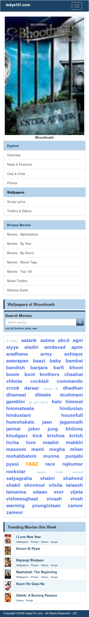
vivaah (54, 498)
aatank (29, 340)
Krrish (76, 435)
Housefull (72, 415)
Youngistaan (46, 505)
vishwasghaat (22, 498)
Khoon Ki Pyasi (28, 548)
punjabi (74, 456)
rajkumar (72, 464)
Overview (14, 155)
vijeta (76, 491)
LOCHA (12, 442)
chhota (14, 381)
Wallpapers (15, 192)
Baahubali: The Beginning (36, 572)
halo (57, 401)
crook (12, 388)
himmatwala (20, 408)
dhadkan (73, 388)
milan (76, 449)
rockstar (15, 471)
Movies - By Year (19, 243)
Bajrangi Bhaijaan (30, 560)
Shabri (47, 478)
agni (78, 340)
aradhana (17, 353)
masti (37, 449)
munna (51, 456)
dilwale (43, 394)
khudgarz (17, 435)
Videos (44, 541)
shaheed (73, 478)
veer (59, 491)
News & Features (19, 164)
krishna (56, 435)
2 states (12, 341)
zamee (75, 505)
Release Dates (17, 290)
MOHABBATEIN (21, 456)
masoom (16, 449)
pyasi (12, 464)
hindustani (18, 415)
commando (70, 381)
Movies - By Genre (20, 253)
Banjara (39, 367)
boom (12, 374)
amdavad (54, 347)
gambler (15, 401)
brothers (49, 374)
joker (28, 328)
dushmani (71, 394)
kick (37, 435)
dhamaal (16, 394)
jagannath (71, 422)
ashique (73, 353)
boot (29, 374)
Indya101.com (18, 4)
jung (53, 428)
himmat (74, 401)
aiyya (12, 347)
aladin (31, 347)
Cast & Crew (16, 173)
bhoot (76, 367)
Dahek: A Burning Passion (36, 595)
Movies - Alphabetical (22, 234)
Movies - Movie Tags (22, 262)
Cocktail (39, 381)
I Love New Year (28, 536)
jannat (13, 428)
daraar (31, 388)
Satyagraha (19, 478)
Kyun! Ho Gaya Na (30, 583)
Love (31, 442)
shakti (13, 485)
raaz (34, 328)
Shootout (34, 485)
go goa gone (38, 402)
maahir (51, 442)
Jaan (47, 422)
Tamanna (16, 491)
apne (77, 347)
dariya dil (51, 388)
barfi (58, 367)
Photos (12, 183)
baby (55, 360)
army (46, 353)
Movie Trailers (17, 280)
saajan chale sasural (60, 472)
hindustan (71, 408)
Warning (15, 505)
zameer (14, 512)
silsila (55, 485)
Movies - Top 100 (19, 271)
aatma (47, 340)
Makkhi (74, 442)
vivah (76, 498)
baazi (39, 360)
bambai (74, 360)
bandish (15, 367)
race (50, 464)
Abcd (63, 340)
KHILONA (74, 428)
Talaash (74, 485)
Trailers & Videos (19, 211)
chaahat (73, 374)
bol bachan (17, 328)
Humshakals (20, 422)
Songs (54, 541)
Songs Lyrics (16, 201)
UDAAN (40, 491)
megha (57, 449)
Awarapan (17, 360)
